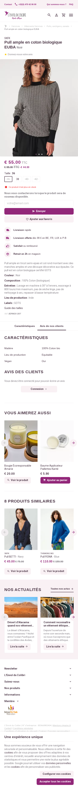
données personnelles (58, 763)
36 (8, 179)
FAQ (71, 4)
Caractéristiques (25, 326)
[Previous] (4, 443)
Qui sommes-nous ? (56, 4)
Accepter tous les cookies (55, 781)
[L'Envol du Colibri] (15, 15)
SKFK (7, 38)
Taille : (9, 173)
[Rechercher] (49, 15)
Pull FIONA (49, 556)
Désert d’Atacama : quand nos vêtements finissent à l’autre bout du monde (20, 624)
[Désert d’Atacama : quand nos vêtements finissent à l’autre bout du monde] (21, 607)
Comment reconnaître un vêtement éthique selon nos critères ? (57, 624)
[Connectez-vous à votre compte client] (56, 15)
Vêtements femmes (33, 26)
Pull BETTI (14, 556)
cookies (8, 752)
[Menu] (71, 15)
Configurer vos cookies (57, 773)
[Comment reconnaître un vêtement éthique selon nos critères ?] (57, 607)
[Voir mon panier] (63, 15)
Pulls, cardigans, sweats (58, 26)
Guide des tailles (13, 308)
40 (26, 179)
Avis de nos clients (51, 326)
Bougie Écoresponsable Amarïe (17, 467)
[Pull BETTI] (21, 529)
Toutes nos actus (60, 588)
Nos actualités (22, 590)
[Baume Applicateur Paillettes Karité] (57, 441)
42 (36, 179)
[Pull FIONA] (57, 529)
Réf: (6, 313)
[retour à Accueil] (5, 26)
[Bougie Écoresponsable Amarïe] (21, 441)
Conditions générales (23, 728)
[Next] (73, 443)
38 (17, 179)
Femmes (16, 26)
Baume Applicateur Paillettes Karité (51, 467)
